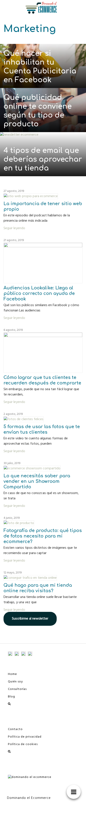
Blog (11, 696)
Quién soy (15, 681)
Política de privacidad (24, 736)
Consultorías (17, 689)
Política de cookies (23, 744)
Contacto (15, 729)
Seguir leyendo (14, 228)
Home (12, 674)
